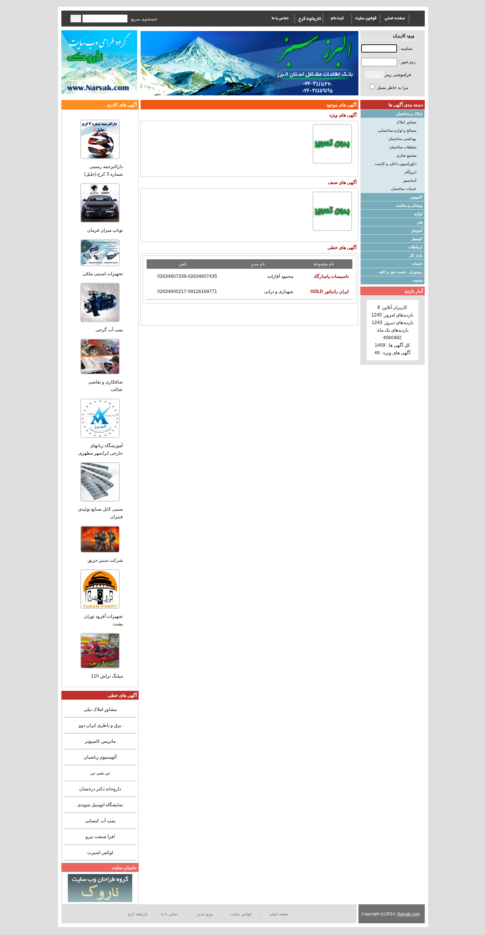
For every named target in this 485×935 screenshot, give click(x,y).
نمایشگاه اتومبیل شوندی (100, 804)
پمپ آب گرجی (109, 329)
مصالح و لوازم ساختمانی (397, 130)
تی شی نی (100, 773)
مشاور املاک (406, 122)
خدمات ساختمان (403, 189)
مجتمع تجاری (406, 155)
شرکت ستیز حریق (105, 560)
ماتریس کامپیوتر (100, 741)
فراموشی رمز (398, 74)
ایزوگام (410, 172)
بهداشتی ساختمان (402, 139)
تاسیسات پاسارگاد (331, 276)
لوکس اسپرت (100, 852)
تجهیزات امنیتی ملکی (103, 273)
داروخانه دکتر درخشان (100, 789)
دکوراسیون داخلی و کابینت (395, 164)
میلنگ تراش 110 (107, 676)
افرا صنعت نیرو (100, 836)
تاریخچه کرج (137, 914)
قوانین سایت (242, 914)
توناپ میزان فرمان (105, 230)
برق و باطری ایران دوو (100, 725)
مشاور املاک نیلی (100, 709)
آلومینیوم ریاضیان (100, 757)
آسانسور (409, 180)
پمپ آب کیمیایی (100, 820)
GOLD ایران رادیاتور (329, 291)
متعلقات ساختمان (402, 147)
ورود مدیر (205, 914)
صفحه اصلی (278, 914)
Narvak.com (408, 914)
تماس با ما (169, 914)
